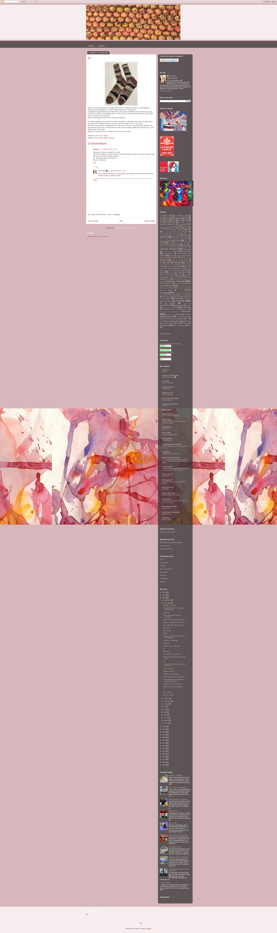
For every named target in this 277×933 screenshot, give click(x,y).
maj (165, 712)
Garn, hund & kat (167, 487)
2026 (161, 222)
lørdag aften (165, 489)
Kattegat (164, 371)
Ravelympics (184, 296)
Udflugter (180, 320)
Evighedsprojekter (165, 241)
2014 (164, 751)
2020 (186, 219)
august (166, 704)
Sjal (169, 301)
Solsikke (164, 406)
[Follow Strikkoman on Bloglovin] (169, 61)
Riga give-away (165, 882)
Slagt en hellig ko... (168, 387)
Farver (187, 241)
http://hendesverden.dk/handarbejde (171, 542)
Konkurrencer (177, 270)
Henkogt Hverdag (168, 414)
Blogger (148, 928)
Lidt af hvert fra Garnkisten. (171, 512)
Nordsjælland (165, 288)
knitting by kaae (167, 467)
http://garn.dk (164, 572)
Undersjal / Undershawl (170, 640)
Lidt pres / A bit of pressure (171, 646)
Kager (187, 266)
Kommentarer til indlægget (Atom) (125, 228)
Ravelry (176, 296)
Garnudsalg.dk (182, 253)
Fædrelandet (184, 247)
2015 (186, 217)
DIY (188, 233)
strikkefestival (168, 309)
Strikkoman (96, 8)
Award (170, 226)
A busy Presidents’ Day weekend (171, 495)
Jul (179, 266)
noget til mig (187, 286)
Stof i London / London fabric (178, 787)
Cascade (171, 230)
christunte (101, 171)
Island (168, 266)
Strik (175, 307)
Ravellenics (166, 296)
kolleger (162, 270)
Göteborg (166, 612)
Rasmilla (188, 295)
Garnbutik (187, 251)
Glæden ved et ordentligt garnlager (175, 256)
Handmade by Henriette (170, 404)
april (165, 715)
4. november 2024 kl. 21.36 (116, 171)
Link (179, 274)
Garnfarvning (168, 253)
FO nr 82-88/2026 (167, 400)
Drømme (173, 235)
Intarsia (187, 264)
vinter (185, 323)
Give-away (179, 255)
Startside (91, 46)
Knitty (187, 268)
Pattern (186, 293)
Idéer (176, 264)
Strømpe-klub (163, 311)
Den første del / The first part (172, 684)
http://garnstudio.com (166, 549)
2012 (164, 757)
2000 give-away (173, 811)
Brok (174, 228)
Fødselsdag (187, 249)
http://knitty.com (165, 546)
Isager (162, 266)
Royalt (178, 298)
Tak (163, 318)
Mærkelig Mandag (175, 281)
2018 (173, 219)
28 (164, 661)
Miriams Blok (166, 433)
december (167, 600)
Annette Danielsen (167, 224)
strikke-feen (166, 518)
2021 (161, 220)
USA (161, 321)
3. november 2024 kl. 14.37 (107, 149)
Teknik (182, 318)
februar (166, 720)
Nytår (161, 290)
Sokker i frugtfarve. (167, 394)
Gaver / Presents (168, 668)
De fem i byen (166, 419)
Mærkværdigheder (165, 283)
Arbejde (183, 224)
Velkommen (187, 321)
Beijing (162, 228)
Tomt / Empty (167, 692)
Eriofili (185, 239)
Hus (161, 263)
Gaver (162, 255)
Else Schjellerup (174, 239)
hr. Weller (163, 566)
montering (181, 279)
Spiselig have (179, 305)
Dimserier (174, 233)
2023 (173, 220)
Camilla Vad (163, 230)
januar (166, 723)
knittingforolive (179, 268)
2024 (95, 138)
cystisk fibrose (166, 231)
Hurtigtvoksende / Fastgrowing (178, 857)
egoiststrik (164, 237)
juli (165, 706)
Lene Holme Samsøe (167, 274)
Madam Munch (167, 410)
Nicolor (180, 286)
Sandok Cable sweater (166, 352)
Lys (169, 277)
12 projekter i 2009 (166, 215)
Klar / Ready (167, 630)
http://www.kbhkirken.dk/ (167, 532)
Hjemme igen (166, 429)
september (167, 701)
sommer (185, 303)
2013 (164, 754)
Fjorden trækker (166, 388)
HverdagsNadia (167, 438)
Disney (181, 233)
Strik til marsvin (167, 474)
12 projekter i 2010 (182, 215)
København (182, 272)
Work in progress (179, 325)
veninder (165, 323)
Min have (167, 279)
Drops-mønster (164, 235)
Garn (175, 251)
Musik (161, 281)
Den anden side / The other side (173, 625)
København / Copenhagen (171, 674)
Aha (181, 222)
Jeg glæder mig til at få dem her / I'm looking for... (173, 637)
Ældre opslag (149, 221)
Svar (94, 163)
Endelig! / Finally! (168, 671)
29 (164, 649)
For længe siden (179, 243)
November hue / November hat (172, 686)
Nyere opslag (93, 221)
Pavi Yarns (163, 575)
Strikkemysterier (181, 309)
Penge (167, 295)
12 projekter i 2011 (166, 217)
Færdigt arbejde (103, 138)
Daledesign (176, 231)
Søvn (183, 316)
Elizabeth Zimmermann (180, 237)
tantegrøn (169, 318)
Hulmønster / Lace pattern (171, 654)
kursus (172, 272)
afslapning (171, 222)
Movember (166, 643)
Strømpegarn (174, 311)
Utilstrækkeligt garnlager (172, 321)
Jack (173, 266)
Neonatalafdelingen (185, 283)
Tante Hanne (164, 578)
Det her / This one (169, 695)
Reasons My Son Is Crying (171, 457)
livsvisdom (162, 275)
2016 (161, 219)
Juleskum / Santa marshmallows (173, 622)
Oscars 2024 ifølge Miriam (169, 434)
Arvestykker (163, 226)
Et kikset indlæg (166, 519)
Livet (186, 274)
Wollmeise (164, 325)
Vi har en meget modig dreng (170, 415)
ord (179, 290)
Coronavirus (180, 230)
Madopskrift (185, 277)
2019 (180, 219)
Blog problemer (166, 514)
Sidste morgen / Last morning (178, 799)
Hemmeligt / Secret (175, 847)
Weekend (166, 628)
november (167, 603)
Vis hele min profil (165, 91)
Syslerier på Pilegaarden (170, 375)
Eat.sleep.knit (164, 562)
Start (121, 221)
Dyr (178, 235)
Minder (175, 279)
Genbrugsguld (167, 480)
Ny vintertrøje (166, 508)
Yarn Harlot (166, 381)
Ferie (162, 243)
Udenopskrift (172, 320)
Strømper (111, 138)
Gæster (186, 259)
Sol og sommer (167, 303)
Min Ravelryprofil (165, 334)
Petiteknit (174, 295)
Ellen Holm (163, 239)
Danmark (185, 231)
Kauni (161, 268)
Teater (176, 318)
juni (165, 709)
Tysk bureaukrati (167, 440)
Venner (175, 323)
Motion (187, 279)
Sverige (178, 314)
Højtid (187, 262)
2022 (167, 220)
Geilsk (171, 255)
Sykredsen (187, 314)
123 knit (162, 559)
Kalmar (165, 633)
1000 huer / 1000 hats (175, 775)
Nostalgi (179, 288)
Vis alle (189, 522)
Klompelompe (169, 268)
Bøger (179, 228)
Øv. (190, 325)
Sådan (189, 316)
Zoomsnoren (166, 499)
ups (188, 320)
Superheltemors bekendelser (171, 444)
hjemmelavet (176, 261)
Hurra (185, 261)
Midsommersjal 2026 (166, 348)
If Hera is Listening (167, 383)
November (166, 651)
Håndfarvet (170, 264)
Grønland (178, 259)
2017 (167, 219)
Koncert (169, 270)
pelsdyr (161, 295)
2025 (186, 220)
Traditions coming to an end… (171, 453)
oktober (166, 698)
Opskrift (169, 290)
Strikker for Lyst (167, 392)
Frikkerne (174, 246)
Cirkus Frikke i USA (168, 493)
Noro (172, 288)
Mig (161, 279)
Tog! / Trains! (173, 823)
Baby (177, 226)
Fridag (167, 246)
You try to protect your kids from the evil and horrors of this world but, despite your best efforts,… (175, 461)
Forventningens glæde (170, 245)
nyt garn (186, 288)
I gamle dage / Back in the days (173, 677)
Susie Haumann (170, 314)
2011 (164, 759)
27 (164, 689)
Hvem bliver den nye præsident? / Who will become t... (173, 680)
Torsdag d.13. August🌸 (169, 377)
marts (166, 717)
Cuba (189, 230)
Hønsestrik (162, 264)
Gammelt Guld (167, 251)
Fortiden (188, 243)
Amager (187, 222)
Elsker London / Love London (178, 835)
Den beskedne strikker (169, 506)
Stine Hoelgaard (167, 307)
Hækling (176, 263)
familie (177, 241)
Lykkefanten (178, 276)
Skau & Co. (166, 369)
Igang (181, 264)
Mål (176, 283)
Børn (186, 228)
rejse (161, 298)
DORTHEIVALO (167, 427)
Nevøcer (167, 285)
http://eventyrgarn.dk (166, 569)
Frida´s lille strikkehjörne (170, 398)
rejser (168, 298)
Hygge (168, 263)
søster (178, 316)
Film (170, 243)
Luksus (169, 275)
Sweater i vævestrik (165, 357)
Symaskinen (167, 316)
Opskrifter (101, 46)
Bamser (185, 226)
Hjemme (163, 261)
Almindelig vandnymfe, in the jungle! (170, 343)
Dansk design (164, 233)
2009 (176, 217)
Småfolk (180, 300)
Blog (169, 228)
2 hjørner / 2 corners (169, 605)
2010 (181, 217)
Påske (181, 295)
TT (187, 318)
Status (189, 305)
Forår (184, 245)
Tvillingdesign (163, 320)
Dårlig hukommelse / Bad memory (174, 619)
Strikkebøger (187, 307)
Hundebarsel (166, 476)
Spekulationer (165, 305)
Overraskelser (178, 293)
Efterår (186, 235)
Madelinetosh (175, 277)
